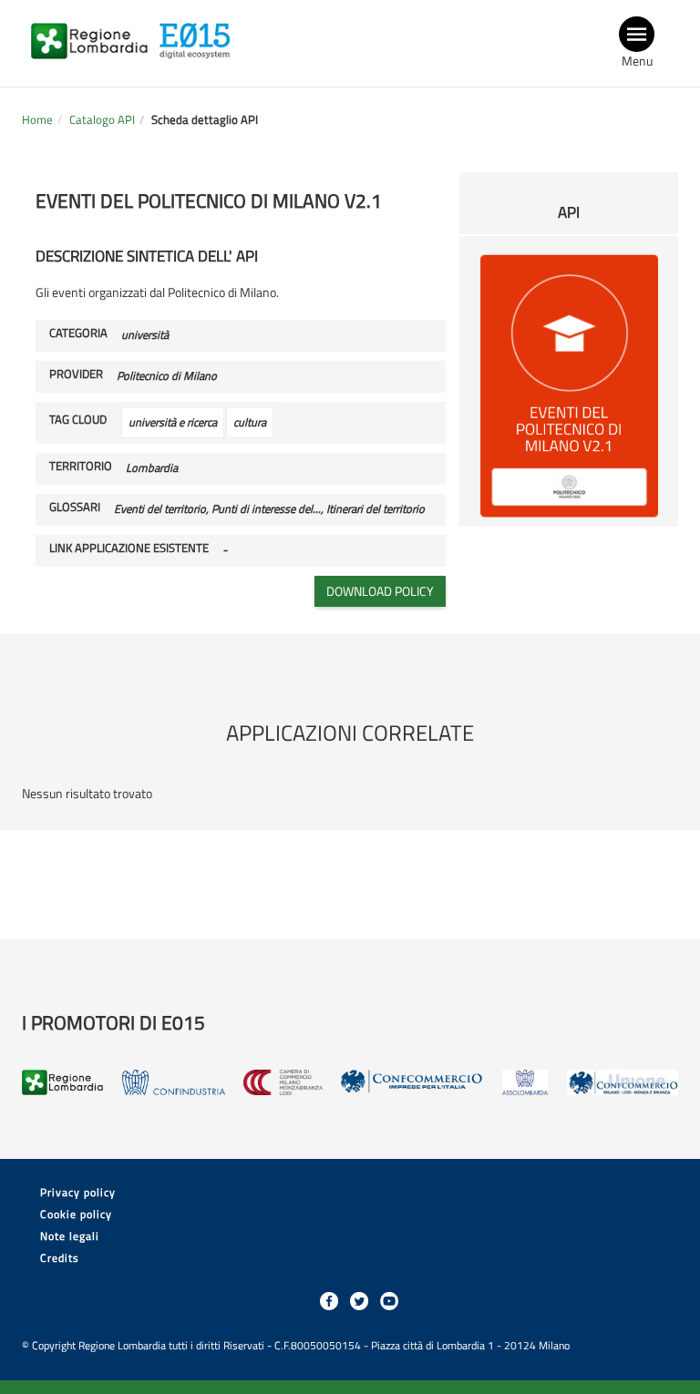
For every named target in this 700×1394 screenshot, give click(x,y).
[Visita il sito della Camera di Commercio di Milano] (282, 1082)
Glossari (74, 507)
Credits (59, 1257)
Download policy (380, 590)
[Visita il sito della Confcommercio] (412, 1082)
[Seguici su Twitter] (359, 1301)
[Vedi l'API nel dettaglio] (568, 384)
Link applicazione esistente (129, 548)
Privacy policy (78, 1192)
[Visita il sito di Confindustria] (173, 1082)
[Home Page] (200, 29)
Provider (76, 374)
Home (37, 119)
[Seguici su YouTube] (389, 1301)
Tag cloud (78, 420)
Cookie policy (76, 1214)
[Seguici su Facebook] (329, 1301)
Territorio (80, 466)
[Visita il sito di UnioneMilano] (623, 1082)
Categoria (78, 333)
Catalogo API (102, 119)
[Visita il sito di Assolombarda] (525, 1082)
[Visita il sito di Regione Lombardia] (94, 29)
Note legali (69, 1236)
